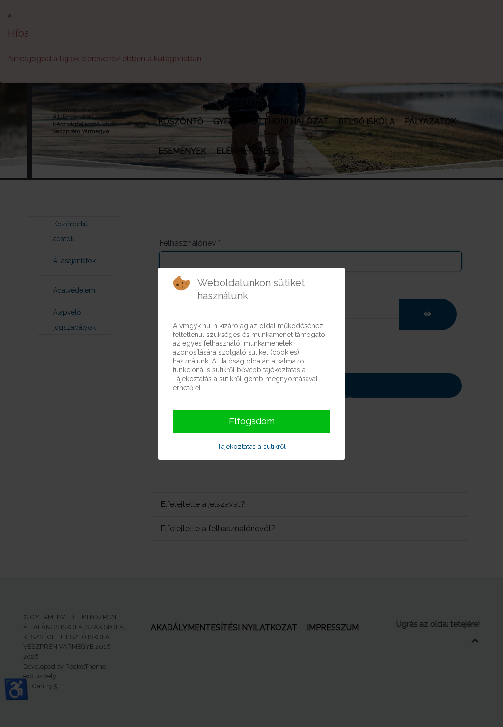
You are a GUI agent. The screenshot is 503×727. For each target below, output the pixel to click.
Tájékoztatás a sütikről (251, 446)
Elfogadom (252, 421)
